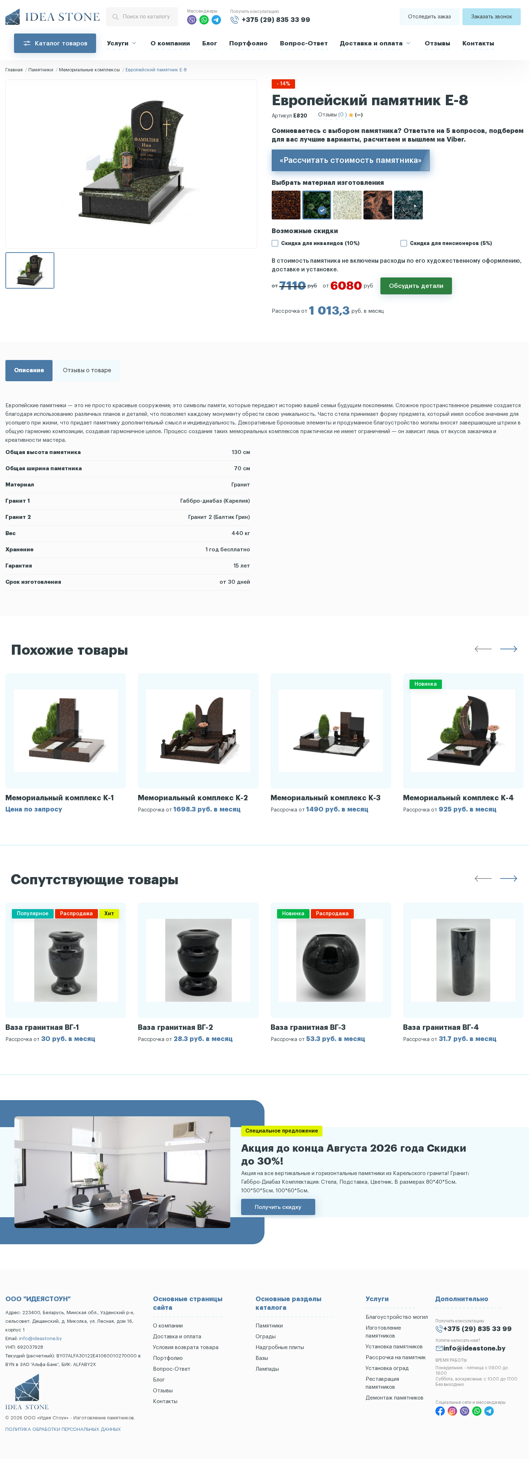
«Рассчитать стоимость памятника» (351, 160)
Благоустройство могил (397, 1317)
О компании (170, 43)
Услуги (117, 43)
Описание (29, 370)
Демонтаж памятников (395, 1398)
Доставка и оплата (371, 43)
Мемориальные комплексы (89, 69)
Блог (209, 43)
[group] (65, 743)
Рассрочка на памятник (396, 1357)
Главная (14, 69)
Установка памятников (394, 1346)
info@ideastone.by (40, 1338)
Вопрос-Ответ (304, 43)
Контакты (478, 43)
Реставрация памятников (382, 1383)
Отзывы (437, 43)
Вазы (262, 1358)
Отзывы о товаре (87, 370)
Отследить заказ (429, 16)
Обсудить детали (416, 286)
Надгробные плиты (280, 1347)
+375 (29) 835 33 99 (276, 20)
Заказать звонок (491, 16)
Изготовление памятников (383, 1332)
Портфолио (248, 43)
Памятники (40, 69)
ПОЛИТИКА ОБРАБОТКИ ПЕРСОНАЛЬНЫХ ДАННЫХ (63, 1429)
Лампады (267, 1369)
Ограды (266, 1336)
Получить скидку (278, 1207)
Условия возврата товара (185, 1347)
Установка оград (387, 1368)
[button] (483, 650)
